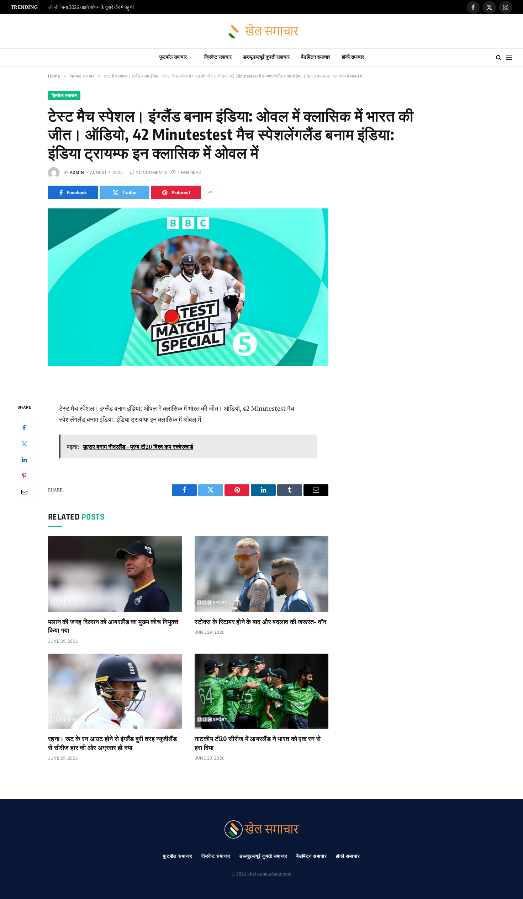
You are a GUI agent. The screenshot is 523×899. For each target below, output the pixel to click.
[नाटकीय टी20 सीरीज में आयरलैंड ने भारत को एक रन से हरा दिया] (261, 691)
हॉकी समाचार (353, 57)
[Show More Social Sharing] (210, 192)
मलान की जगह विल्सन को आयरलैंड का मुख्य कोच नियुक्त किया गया (113, 625)
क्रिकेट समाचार (218, 57)
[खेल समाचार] (261, 31)
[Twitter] (24, 444)
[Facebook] (24, 428)
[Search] (499, 57)
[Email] (24, 492)
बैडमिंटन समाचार (315, 57)
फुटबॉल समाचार (173, 57)
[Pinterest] (24, 476)
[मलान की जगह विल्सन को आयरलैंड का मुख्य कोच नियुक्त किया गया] (115, 574)
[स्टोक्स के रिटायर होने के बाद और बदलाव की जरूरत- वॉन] (261, 574)
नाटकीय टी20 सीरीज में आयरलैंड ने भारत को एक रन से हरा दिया (258, 742)
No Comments (151, 172)
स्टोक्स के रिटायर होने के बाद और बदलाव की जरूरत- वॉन (261, 621)
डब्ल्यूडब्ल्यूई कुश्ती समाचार (266, 57)
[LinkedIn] (24, 460)
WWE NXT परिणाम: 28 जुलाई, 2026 (82, 7)
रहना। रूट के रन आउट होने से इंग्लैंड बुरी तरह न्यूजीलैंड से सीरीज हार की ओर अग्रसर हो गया (112, 742)
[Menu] (509, 57)
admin (77, 172)
